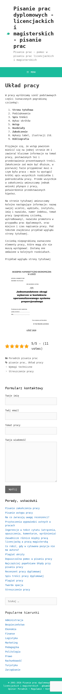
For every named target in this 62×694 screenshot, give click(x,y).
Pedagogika (12, 647)
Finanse (10, 633)
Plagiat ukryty (14, 554)
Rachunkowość (13, 660)
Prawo (8, 656)
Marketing (11, 642)
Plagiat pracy (14, 580)
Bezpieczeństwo (14, 624)
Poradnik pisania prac (23, 358)
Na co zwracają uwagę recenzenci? (27, 517)
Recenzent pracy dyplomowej (23, 571)
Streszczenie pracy (21, 371)
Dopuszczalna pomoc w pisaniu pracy (28, 558)
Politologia (12, 651)
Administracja (14, 620)
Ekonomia (10, 629)
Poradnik (22, 689)
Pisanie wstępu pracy (19, 512)
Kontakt (49, 689)
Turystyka (11, 665)
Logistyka (11, 638)
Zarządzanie (12, 669)
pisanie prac (17, 362)
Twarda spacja (14, 585)
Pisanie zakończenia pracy (22, 508)
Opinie (11, 689)
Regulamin (36, 689)
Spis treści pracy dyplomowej (24, 576)
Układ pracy (35, 362)
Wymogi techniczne (20, 366)
